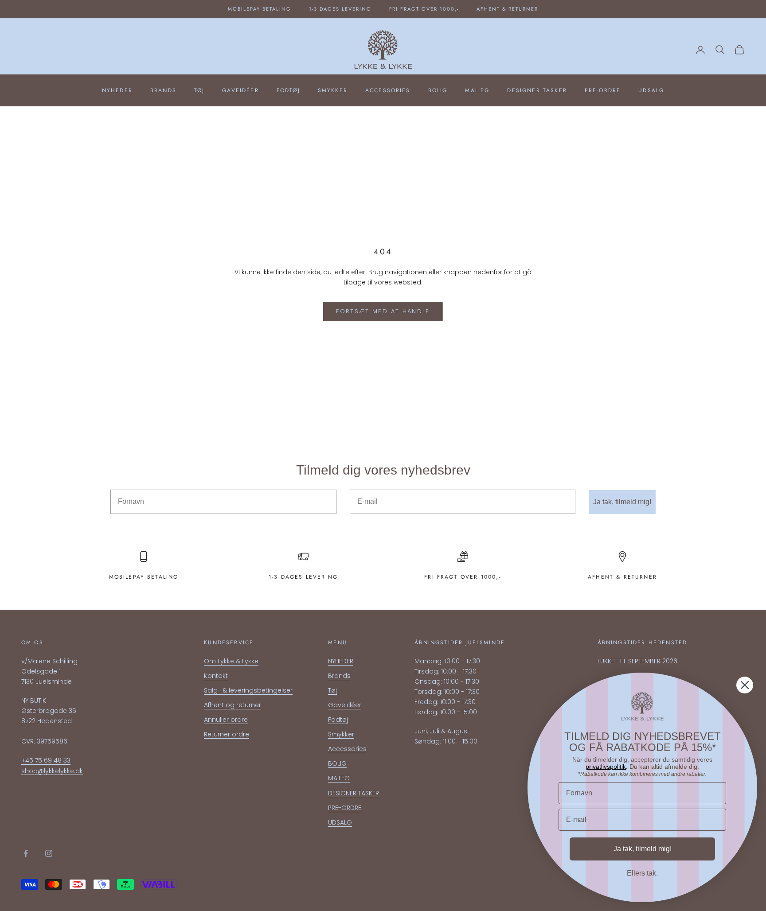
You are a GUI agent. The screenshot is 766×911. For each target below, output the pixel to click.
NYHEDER (117, 90)
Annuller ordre (226, 719)
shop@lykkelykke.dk (52, 771)
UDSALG (651, 90)
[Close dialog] (745, 685)
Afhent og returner (232, 705)
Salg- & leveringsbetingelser (248, 690)
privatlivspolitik (606, 766)
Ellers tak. (642, 873)
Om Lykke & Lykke (231, 661)
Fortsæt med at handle (383, 311)
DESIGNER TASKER (537, 90)
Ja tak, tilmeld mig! (622, 502)
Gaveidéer (240, 90)
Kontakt (216, 675)
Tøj (199, 90)
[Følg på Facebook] (25, 853)
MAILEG (477, 90)
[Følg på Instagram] (48, 853)
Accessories (387, 90)
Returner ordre (226, 734)
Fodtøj (288, 90)
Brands (163, 90)
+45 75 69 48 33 (45, 760)
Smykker (333, 90)
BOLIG (438, 90)
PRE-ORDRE (603, 90)
